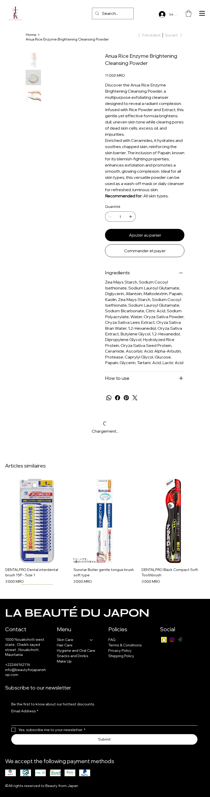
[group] (105, 532)
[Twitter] (135, 398)
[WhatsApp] (109, 398)
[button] (188, 13)
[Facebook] (117, 398)
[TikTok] (180, 640)
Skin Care (65, 639)
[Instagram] (172, 640)
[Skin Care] (91, 640)
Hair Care (64, 645)
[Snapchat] (164, 640)
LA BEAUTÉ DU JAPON (77, 613)
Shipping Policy (121, 656)
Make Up (64, 661)
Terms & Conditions (125, 645)
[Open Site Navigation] (202, 13)
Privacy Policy (120, 650)
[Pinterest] (126, 398)
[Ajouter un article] (130, 216)
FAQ (112, 639)
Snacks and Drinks (72, 656)
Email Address (24, 711)
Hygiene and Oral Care (76, 650)
